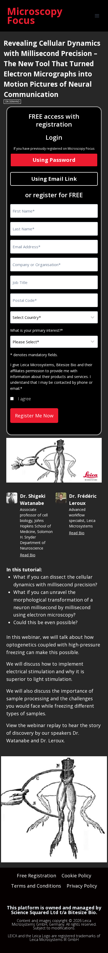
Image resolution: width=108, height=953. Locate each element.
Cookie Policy (76, 875)
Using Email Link (54, 178)
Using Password (54, 159)
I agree (24, 399)
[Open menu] (97, 16)
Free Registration (36, 875)
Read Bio (27, 554)
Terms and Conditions (36, 886)
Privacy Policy (82, 886)
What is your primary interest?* (36, 330)
